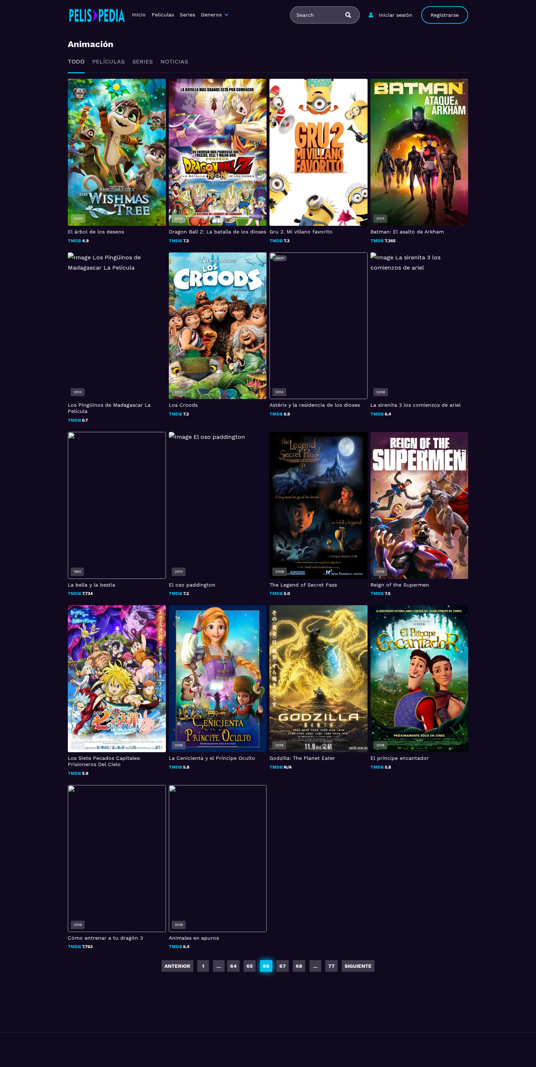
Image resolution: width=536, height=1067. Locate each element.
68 (299, 966)
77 (331, 966)
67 (282, 966)
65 (249, 966)
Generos (211, 15)
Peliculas (163, 15)
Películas (108, 61)
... (315, 966)
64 (233, 966)
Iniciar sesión (395, 15)
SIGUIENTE (358, 966)
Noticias (174, 61)
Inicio (139, 15)
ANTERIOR (177, 966)
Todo (76, 61)
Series (187, 15)
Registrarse (445, 15)
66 (266, 966)
